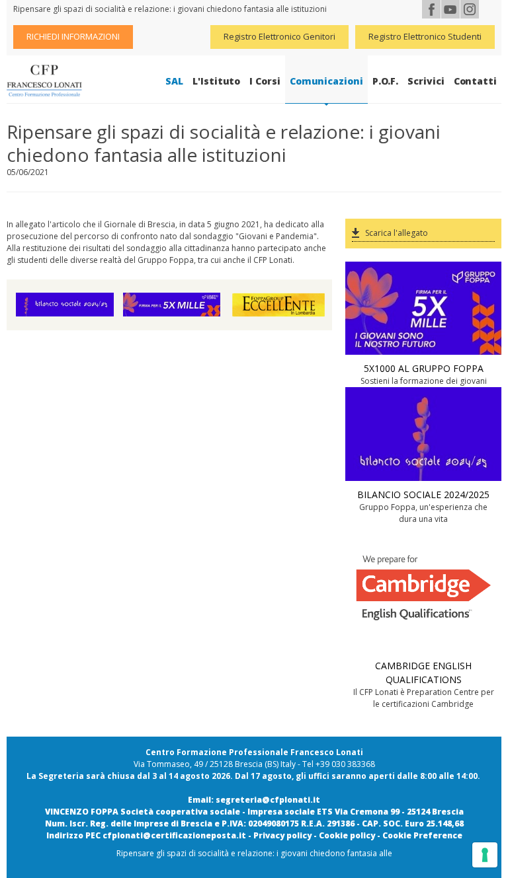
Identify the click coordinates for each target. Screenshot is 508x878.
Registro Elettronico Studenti (425, 36)
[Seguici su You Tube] (450, 9)
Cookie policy (347, 835)
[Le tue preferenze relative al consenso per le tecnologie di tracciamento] (484, 854)
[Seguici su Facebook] (431, 9)
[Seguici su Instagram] (469, 9)
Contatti (475, 81)
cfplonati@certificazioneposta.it (174, 835)
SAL (174, 81)
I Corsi (264, 81)
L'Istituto (216, 81)
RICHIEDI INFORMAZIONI (73, 36)
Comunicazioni (326, 81)
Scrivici (425, 81)
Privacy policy (282, 835)
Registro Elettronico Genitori (279, 36)
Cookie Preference (422, 835)
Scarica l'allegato (396, 232)
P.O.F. (385, 81)
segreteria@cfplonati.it (268, 799)
